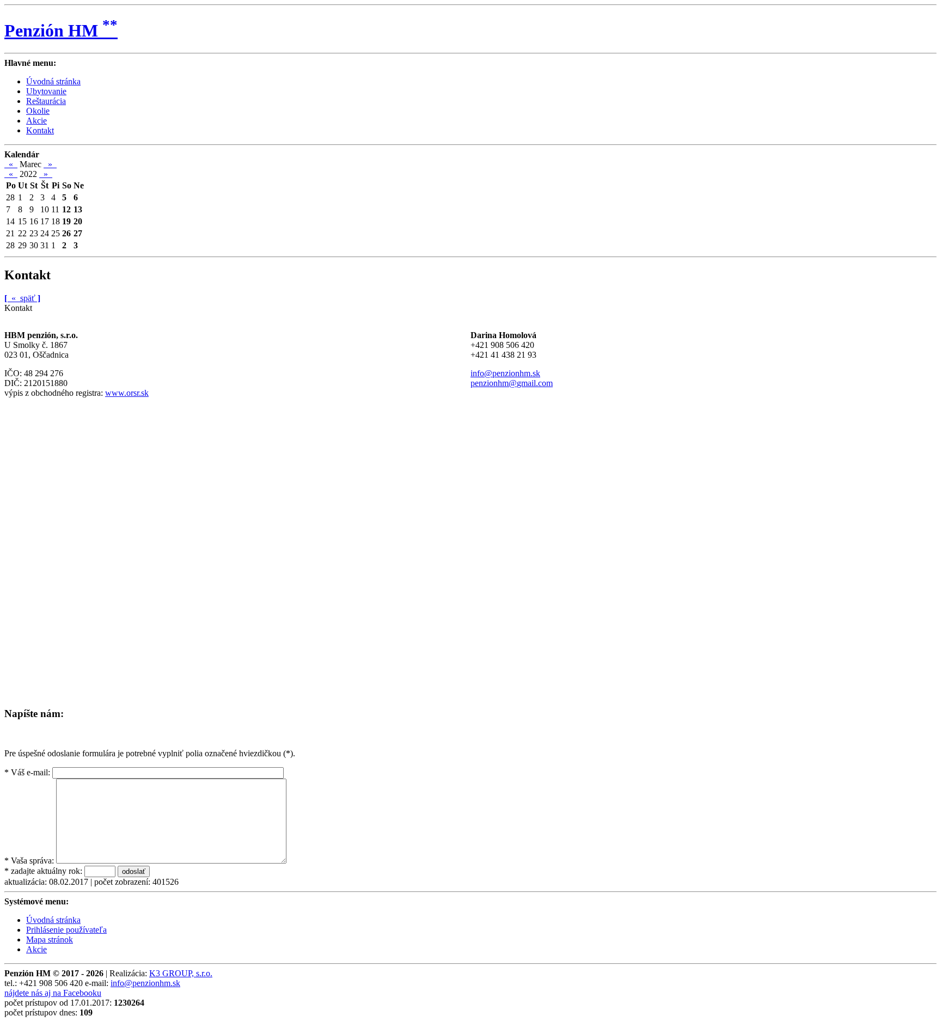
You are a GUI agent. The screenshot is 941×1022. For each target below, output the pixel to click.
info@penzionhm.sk (505, 373)
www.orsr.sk (127, 392)
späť (22, 298)
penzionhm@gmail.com (512, 383)
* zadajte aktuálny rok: (43, 871)
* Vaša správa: (29, 860)
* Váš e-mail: (27, 772)
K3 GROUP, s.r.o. (180, 973)
